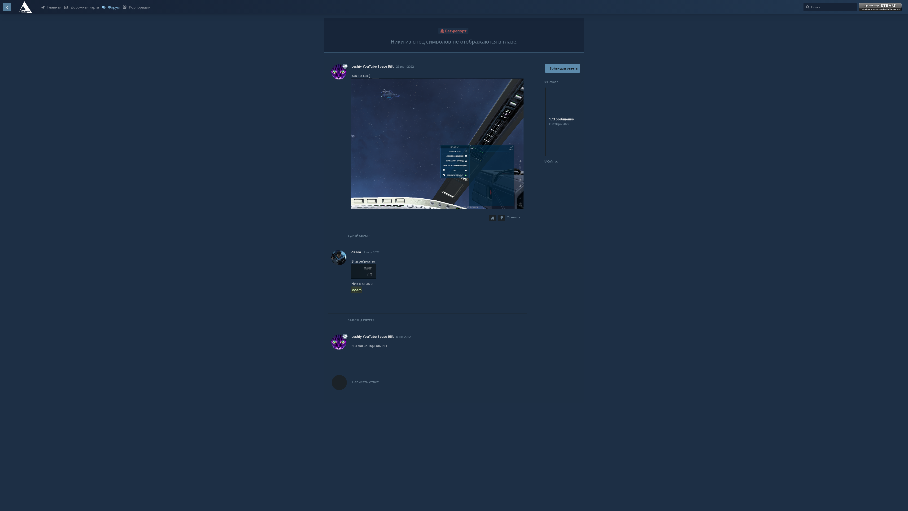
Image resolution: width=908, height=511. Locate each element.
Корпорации (140, 7)
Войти (881, 7)
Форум (114, 7)
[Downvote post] (501, 218)
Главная (54, 7)
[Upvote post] (492, 218)
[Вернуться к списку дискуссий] (7, 7)
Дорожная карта (85, 7)
